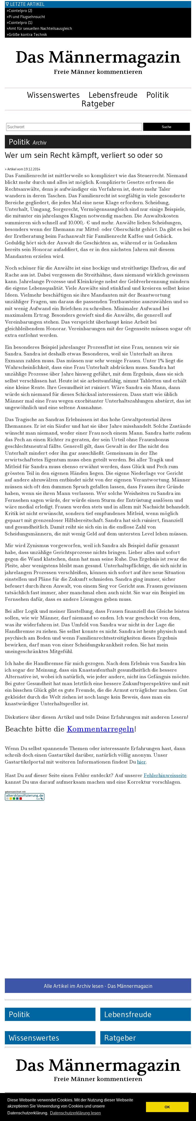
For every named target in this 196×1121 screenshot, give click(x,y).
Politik (157, 94)
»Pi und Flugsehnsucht (26, 16)
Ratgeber (98, 103)
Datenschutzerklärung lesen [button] (75, 1113)
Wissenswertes (53, 94)
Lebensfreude (113, 94)
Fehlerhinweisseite (165, 775)
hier (141, 762)
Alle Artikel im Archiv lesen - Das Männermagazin (98, 986)
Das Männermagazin (98, 57)
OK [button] (167, 1107)
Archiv (39, 142)
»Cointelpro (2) (19, 10)
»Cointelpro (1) (19, 22)
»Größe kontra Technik (27, 34)
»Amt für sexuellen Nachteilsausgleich (39, 28)
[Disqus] (98, 889)
